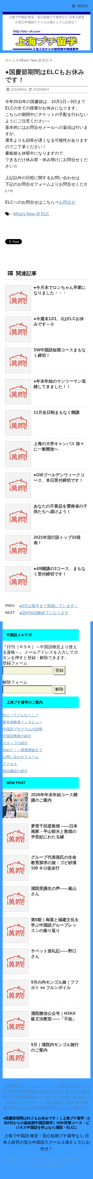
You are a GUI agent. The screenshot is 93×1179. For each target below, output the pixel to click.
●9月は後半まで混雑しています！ (48, 606)
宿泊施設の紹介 (15, 771)
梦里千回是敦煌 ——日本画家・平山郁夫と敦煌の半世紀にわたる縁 (54, 831)
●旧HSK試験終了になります (43, 613)
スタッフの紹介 (15, 743)
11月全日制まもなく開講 (57, 412)
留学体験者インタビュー (22, 722)
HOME (9, 1086)
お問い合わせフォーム (21, 757)
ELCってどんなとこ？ (20, 715)
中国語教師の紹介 (17, 736)
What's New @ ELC (31, 214)
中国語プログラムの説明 (22, 729)
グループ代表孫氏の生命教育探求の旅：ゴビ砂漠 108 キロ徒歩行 (53, 862)
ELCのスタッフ (63, 1091)
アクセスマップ (32, 1102)
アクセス (10, 764)
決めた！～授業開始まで (22, 750)
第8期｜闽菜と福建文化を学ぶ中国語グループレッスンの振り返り (55, 925)
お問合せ (67, 202)
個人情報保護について (52, 1107)
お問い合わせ (19, 1107)
